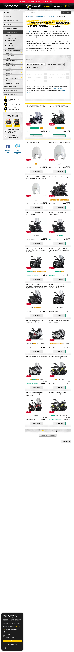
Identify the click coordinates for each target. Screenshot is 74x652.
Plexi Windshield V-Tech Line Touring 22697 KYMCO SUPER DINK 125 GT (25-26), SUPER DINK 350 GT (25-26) (36, 287)
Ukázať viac (36, 135)
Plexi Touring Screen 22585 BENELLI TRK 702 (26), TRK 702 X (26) (59, 357)
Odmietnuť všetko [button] (12, 644)
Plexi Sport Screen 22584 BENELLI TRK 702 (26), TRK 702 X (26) (59, 393)
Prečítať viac (17, 626)
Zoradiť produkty (33, 67)
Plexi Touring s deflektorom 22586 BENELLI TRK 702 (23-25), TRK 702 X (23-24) (36, 394)
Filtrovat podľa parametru (55, 64)
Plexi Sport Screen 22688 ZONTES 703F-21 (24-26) (34, 321)
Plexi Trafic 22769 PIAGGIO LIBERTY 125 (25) (57, 213)
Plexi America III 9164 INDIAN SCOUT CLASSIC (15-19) (35, 141)
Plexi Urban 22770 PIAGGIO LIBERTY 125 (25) (34, 213)
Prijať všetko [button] (12, 641)
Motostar (30, 16)
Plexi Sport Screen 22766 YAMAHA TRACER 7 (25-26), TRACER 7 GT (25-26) (36, 250)
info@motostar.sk (13, 137)
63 (52, 430)
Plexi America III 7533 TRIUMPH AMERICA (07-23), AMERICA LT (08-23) (59, 141)
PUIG (30, 31)
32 (49, 430)
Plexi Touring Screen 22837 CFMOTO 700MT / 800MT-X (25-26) (58, 105)
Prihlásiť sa (59, 6)
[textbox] (48, 12)
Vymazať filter (49, 97)
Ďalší (57, 430)
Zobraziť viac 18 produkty (48, 435)
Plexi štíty (51, 16)
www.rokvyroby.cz (57, 88)
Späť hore (67, 441)
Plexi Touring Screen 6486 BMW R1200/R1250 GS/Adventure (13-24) (36, 105)
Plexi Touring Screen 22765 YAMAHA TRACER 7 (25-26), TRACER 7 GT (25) (59, 250)
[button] (12, 648)
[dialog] (12, 632)
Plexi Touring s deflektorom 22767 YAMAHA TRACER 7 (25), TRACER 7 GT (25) (58, 286)
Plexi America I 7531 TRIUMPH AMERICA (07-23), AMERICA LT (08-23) (36, 177)
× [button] (21, 614)
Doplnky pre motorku (40, 16)
